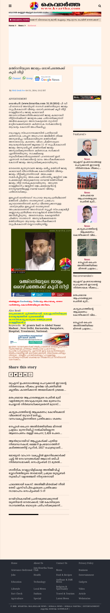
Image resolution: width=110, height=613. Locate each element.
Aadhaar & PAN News (64, 581)
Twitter (36, 301)
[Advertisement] (55, 45)
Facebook (24, 301)
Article (82, 594)
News (21, 25)
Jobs (13, 575)
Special (37, 598)
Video (82, 589)
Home (11, 25)
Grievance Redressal (21, 570)
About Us (38, 563)
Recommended (82, 276)
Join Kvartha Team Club (43, 569)
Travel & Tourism (65, 594)
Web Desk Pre (18, 91)
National (32, 25)
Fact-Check (16, 594)
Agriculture (17, 598)
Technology (39, 582)
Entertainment (86, 575)
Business (83, 570)
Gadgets (83, 582)
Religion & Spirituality (62, 588)
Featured (78, 134)
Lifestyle (15, 589)
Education (16, 582)
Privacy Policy (86, 563)
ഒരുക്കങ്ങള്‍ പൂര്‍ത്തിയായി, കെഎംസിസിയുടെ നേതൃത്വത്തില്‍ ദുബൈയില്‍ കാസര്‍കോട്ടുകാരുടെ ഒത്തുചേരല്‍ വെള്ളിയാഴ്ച (38, 318)
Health (37, 575)
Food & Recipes (64, 575)
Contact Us (61, 563)
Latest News (62, 598)
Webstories (84, 598)
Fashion (37, 594)
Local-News (40, 589)
